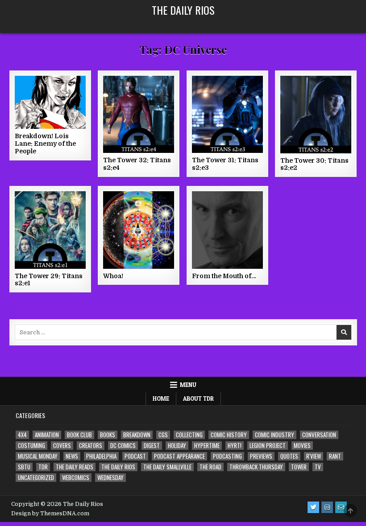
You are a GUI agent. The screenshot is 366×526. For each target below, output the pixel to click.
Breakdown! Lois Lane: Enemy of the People (45, 143)
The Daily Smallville (167, 467)
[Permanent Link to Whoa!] (138, 230)
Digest (152, 445)
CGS (163, 435)
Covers (62, 445)
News (72, 456)
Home (161, 398)
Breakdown (136, 435)
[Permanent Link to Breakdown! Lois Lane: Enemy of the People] (50, 102)
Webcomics (75, 477)
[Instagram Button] (327, 507)
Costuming (31, 445)
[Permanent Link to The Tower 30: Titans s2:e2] (315, 114)
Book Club (79, 435)
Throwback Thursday (256, 467)
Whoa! (113, 275)
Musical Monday (38, 456)
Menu (188, 384)
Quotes (289, 456)
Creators (90, 445)
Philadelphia (101, 456)
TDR (43, 467)
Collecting (189, 435)
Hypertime (207, 445)
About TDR (198, 398)
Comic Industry (274, 435)
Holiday (177, 445)
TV (318, 467)
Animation (47, 435)
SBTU (24, 467)
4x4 (22, 435)
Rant (335, 456)
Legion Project (268, 445)
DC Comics (123, 445)
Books (107, 435)
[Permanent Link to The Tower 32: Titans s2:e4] (138, 114)
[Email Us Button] (341, 507)
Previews (261, 456)
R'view (313, 456)
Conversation (319, 435)
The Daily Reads (74, 467)
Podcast (135, 456)
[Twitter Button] (313, 507)
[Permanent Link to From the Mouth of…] (227, 230)
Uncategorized (36, 477)
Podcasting (227, 456)
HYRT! (234, 445)
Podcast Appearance (179, 456)
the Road (210, 467)
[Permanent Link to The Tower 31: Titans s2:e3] (227, 114)
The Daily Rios (183, 10)
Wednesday (110, 477)
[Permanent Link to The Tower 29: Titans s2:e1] (50, 230)
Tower (299, 467)
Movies (302, 445)
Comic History (229, 435)
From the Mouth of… (224, 275)
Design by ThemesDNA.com (50, 513)
